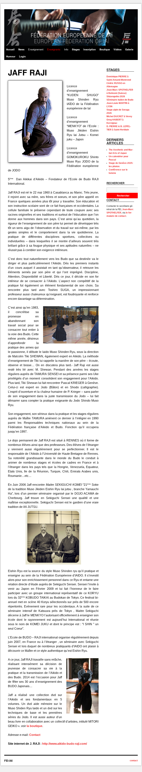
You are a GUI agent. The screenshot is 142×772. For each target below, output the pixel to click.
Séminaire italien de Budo (119, 100)
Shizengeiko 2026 (115, 96)
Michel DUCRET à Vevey (119, 116)
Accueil (10, 49)
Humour (10, 56)
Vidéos (117, 49)
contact (134, 760)
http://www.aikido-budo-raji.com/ (64, 743)
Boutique (104, 49)
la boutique (34, 726)
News (21, 49)
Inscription (89, 49)
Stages (76, 49)
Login (22, 56)
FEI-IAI (8, 760)
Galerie (129, 49)
